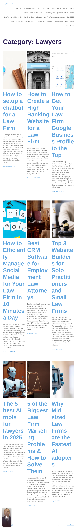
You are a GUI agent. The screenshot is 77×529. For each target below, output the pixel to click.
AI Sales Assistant (29, 8)
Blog (38, 8)
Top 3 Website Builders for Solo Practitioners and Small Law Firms (62, 277)
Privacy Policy (29, 21)
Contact (65, 8)
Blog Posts (45, 8)
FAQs (72, 8)
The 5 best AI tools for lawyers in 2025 (13, 421)
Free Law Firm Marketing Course (33, 13)
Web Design (70, 26)
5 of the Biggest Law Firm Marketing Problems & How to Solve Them (37, 437)
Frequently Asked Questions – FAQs (57, 13)
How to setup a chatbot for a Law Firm (13, 111)
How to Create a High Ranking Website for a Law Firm (38, 118)
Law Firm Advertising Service (13, 17)
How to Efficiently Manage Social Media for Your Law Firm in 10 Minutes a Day (14, 280)
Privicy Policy (41, 21)
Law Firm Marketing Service (33, 17)
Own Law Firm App (17, 21)
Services (50, 21)
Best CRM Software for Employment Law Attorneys (37, 270)
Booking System (56, 8)
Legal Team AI (8, 4)
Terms (72, 21)
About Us (18, 8)
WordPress (70, 525)
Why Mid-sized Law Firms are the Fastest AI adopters (62, 434)
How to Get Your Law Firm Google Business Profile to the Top (63, 124)
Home (72, 13)
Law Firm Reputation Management (54, 17)
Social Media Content (61, 21)
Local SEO (70, 17)
